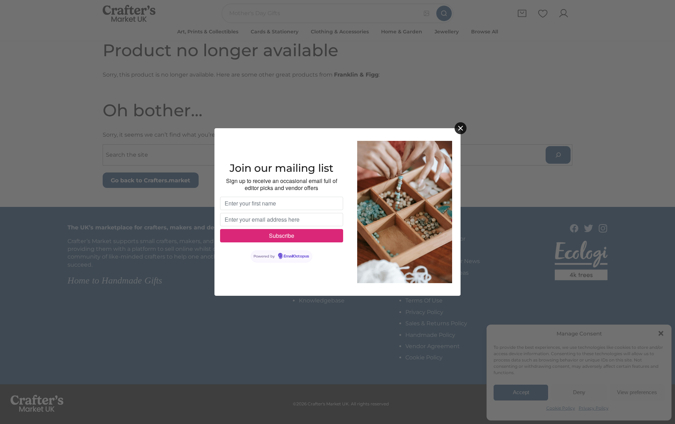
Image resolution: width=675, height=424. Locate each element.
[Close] (461, 128)
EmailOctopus (296, 256)
